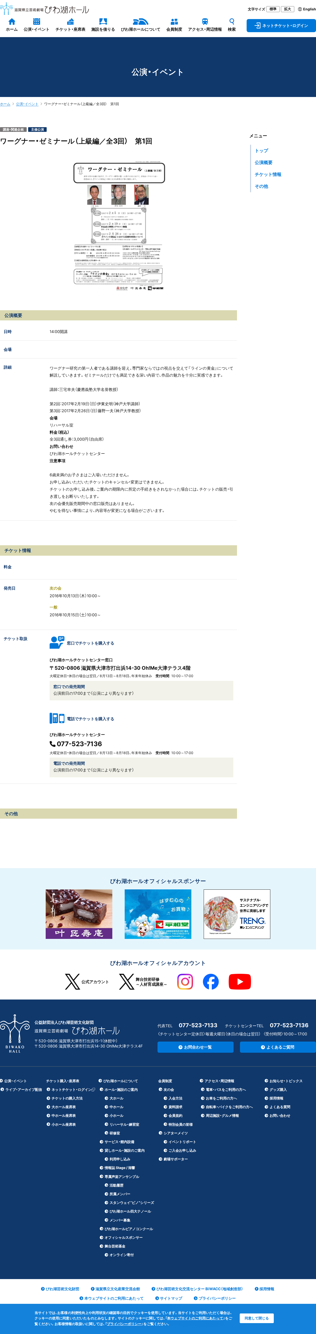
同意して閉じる (257, 1318)
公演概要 (264, 162)
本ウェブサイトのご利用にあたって (195, 1318)
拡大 (287, 9)
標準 (273, 9)
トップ (261, 150)
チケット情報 (268, 174)
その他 (261, 186)
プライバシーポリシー (124, 1324)
